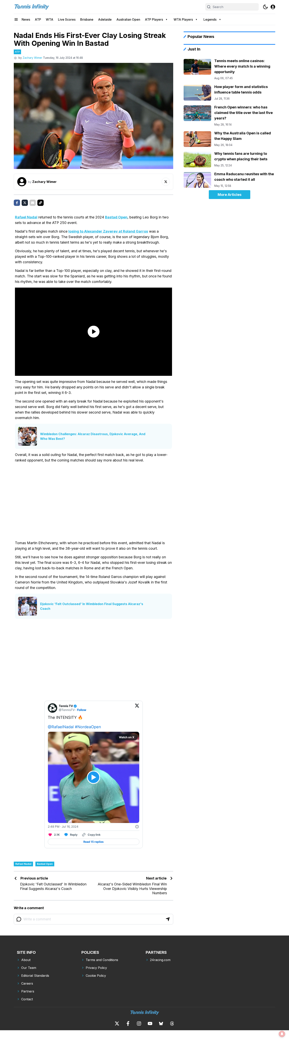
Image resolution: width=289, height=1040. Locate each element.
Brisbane (86, 19)
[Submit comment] (167, 919)
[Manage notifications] (282, 1034)
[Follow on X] (166, 182)
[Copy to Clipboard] (40, 203)
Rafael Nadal (26, 217)
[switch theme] (265, 7)
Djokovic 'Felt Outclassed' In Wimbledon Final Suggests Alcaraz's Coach (91, 606)
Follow (81, 710)
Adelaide (105, 19)
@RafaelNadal (61, 727)
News (26, 19)
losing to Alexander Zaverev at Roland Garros (108, 231)
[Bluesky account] (161, 1023)
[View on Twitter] (137, 708)
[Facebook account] (128, 1023)
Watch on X (126, 737)
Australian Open (128, 19)
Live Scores (66, 19)
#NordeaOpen (88, 727)
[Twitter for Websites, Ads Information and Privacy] (137, 827)
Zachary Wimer (32, 57)
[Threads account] (172, 1023)
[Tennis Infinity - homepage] (31, 7)
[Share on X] (25, 203)
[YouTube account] (150, 1023)
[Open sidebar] (16, 19)
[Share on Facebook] (17, 203)
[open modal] (273, 7)
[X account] (117, 1023)
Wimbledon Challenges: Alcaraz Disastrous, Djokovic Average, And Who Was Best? (92, 436)
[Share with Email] (32, 203)
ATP (38, 19)
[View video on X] (93, 777)
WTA (49, 19)
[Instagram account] (139, 1023)
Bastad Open (116, 217)
